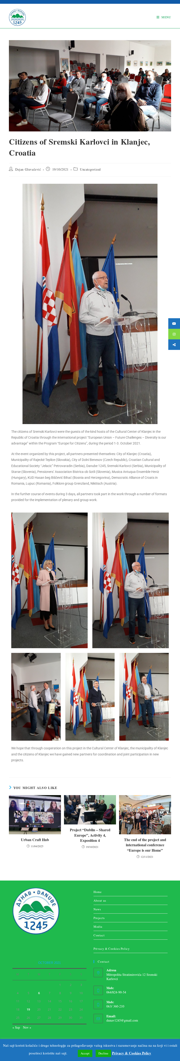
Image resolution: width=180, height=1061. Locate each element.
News (97, 909)
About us (100, 900)
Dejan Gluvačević (28, 169)
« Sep (16, 1027)
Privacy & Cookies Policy (112, 948)
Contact (99, 935)
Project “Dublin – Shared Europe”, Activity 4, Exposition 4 (90, 835)
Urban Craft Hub (35, 839)
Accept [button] (85, 1053)
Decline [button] (103, 1053)
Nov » (27, 1027)
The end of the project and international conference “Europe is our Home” (145, 845)
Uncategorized (90, 169)
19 (28, 1009)
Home (97, 892)
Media (98, 926)
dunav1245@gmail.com (122, 1020)
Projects (99, 918)
